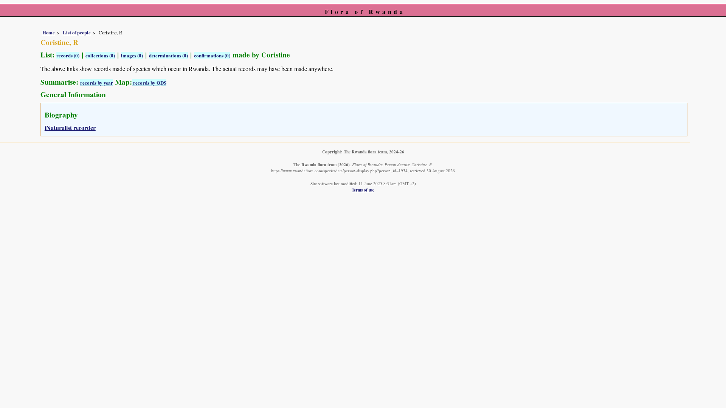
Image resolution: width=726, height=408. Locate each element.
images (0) (132, 55)
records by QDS (149, 82)
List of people (77, 32)
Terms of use (363, 190)
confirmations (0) (212, 55)
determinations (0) (168, 55)
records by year (96, 82)
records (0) (67, 55)
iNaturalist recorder (70, 127)
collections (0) (100, 55)
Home (48, 32)
